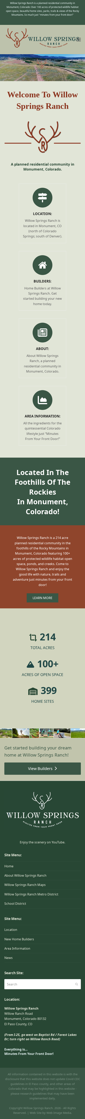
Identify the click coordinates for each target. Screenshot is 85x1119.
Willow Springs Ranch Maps (25, 885)
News (8, 958)
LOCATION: (42, 213)
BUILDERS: (42, 281)
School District (15, 903)
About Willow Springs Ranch (25, 875)
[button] (78, 39)
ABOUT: (42, 348)
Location (10, 929)
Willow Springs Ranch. (38, 1108)
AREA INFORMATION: (42, 416)
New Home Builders (19, 939)
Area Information (17, 948)
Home (8, 866)
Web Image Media (58, 1113)
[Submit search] (76, 984)
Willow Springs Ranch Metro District (31, 894)
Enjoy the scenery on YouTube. (42, 842)
